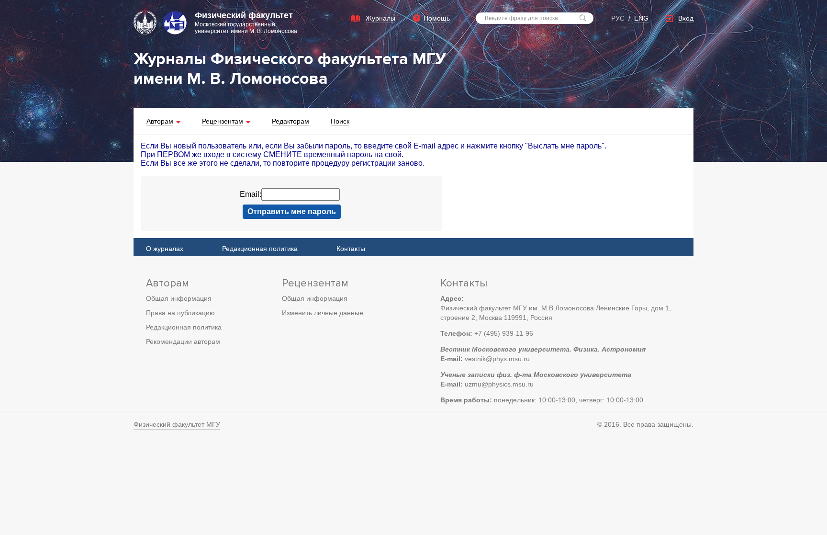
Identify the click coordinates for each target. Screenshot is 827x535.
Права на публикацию (180, 313)
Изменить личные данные (322, 313)
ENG (641, 18)
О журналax (164, 248)
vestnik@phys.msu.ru (497, 359)
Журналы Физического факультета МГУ (290, 59)
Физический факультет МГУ (177, 424)
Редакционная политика (260, 248)
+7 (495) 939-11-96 (503, 333)
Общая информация (179, 298)
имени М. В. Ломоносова (231, 79)
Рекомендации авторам (183, 341)
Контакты (350, 248)
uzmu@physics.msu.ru (499, 384)
